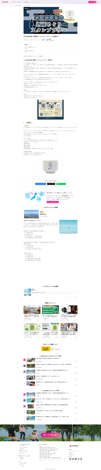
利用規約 (70, 449)
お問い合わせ (71, 454)
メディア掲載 (22, 465)
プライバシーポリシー (73, 451)
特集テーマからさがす (23, 450)
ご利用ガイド (22, 457)
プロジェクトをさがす (23, 447)
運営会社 (70, 456)
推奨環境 (70, 452)
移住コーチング (22, 453)
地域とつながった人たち (24, 451)
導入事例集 (21, 458)
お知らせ (21, 464)
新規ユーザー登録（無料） (50, 435)
